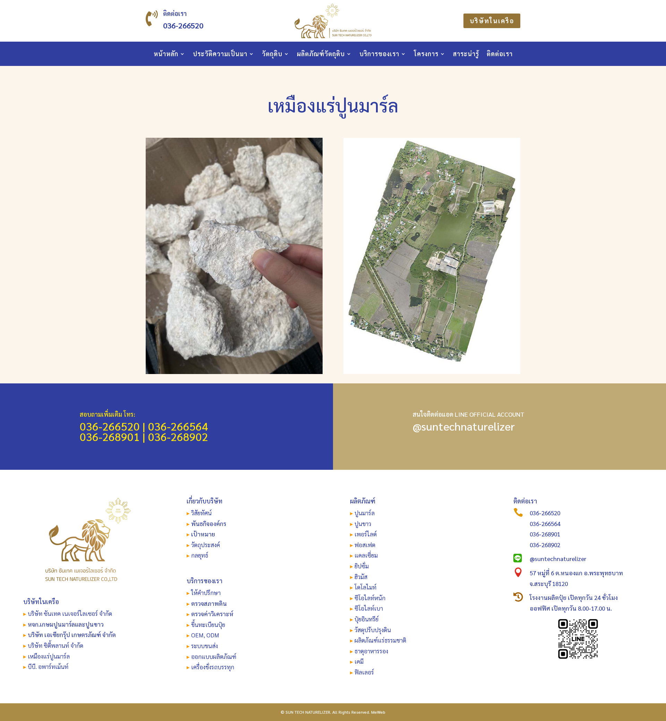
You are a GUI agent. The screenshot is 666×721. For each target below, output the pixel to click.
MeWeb (378, 712)
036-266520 (183, 25)
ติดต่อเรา (500, 54)
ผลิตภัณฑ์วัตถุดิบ (321, 54)
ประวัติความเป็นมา (220, 54)
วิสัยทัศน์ (201, 513)
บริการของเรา (379, 54)
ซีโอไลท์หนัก (370, 598)
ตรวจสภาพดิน (209, 603)
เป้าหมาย (203, 534)
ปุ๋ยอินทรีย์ (366, 619)
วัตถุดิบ (272, 54)
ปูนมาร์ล (365, 513)
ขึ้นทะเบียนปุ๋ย (208, 624)
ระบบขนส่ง (204, 646)
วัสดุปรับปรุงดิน (373, 630)
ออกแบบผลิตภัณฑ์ (213, 656)
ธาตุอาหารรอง (371, 651)
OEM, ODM (205, 635)
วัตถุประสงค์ (205, 545)
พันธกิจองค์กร (208, 523)
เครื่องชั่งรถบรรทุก (212, 667)
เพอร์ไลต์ (366, 534)
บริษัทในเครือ (492, 21)
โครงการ (426, 54)
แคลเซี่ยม (366, 555)
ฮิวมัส (361, 576)
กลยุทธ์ (199, 555)
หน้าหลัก (166, 54)
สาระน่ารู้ (466, 54)
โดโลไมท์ (365, 587)
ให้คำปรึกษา (206, 592)
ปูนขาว (363, 523)
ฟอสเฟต (365, 545)
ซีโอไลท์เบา (369, 608)
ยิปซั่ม (362, 566)
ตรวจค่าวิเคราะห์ (212, 614)
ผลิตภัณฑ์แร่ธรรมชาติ (380, 640)
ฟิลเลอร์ (364, 672)
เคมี (358, 661)
